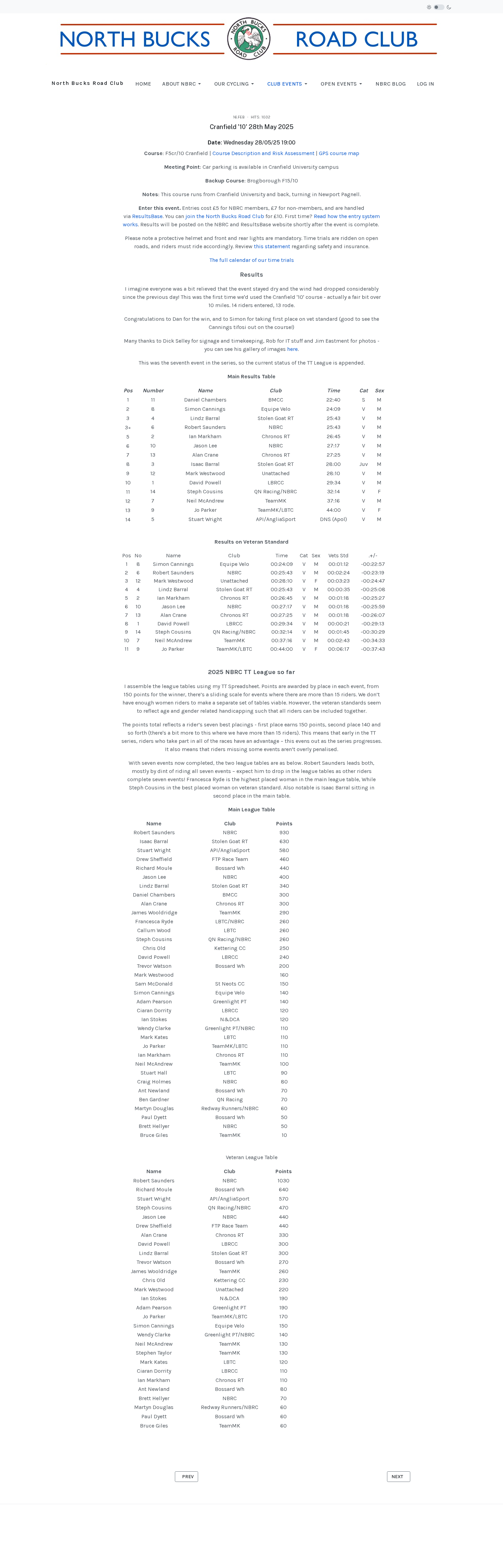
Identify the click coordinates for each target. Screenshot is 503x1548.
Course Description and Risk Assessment (263, 153)
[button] (183, 84)
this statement (272, 246)
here (292, 349)
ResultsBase (147, 216)
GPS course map (339, 153)
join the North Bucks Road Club (224, 216)
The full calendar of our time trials (251, 260)
